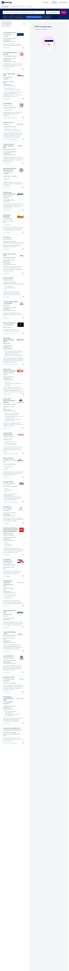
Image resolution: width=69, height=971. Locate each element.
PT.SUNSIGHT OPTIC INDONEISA (12, 730)
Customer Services (8, 122)
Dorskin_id (6, 124)
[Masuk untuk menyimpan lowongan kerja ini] (23, 47)
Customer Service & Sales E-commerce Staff (8, 145)
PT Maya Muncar (7, 218)
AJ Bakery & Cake (8, 105)
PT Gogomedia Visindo (9, 149)
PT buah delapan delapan (10, 56)
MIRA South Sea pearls (9, 635)
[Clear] (58, 12)
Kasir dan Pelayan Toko (9, 323)
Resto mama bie (7, 239)
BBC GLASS (6, 343)
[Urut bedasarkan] (24, 24)
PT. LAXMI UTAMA (8, 658)
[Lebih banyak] (21, 48)
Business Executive (8, 458)
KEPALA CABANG (8, 278)
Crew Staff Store (7, 103)
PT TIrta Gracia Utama (9, 484)
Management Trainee (9, 677)
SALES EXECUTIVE (8, 656)
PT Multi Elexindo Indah (9, 404)
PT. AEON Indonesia (8, 436)
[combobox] (24, 12)
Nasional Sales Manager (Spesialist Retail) (8, 339)
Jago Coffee (6, 305)
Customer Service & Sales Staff (11, 728)
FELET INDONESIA (8, 325)
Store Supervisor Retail (9, 32)
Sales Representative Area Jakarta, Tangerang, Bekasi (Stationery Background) (10, 529)
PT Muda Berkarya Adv (9, 257)
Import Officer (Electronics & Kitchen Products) (9, 400)
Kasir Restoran (7, 237)
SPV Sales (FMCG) (8, 482)
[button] (46, 2)
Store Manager (7, 507)
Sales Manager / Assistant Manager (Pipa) (8, 698)
